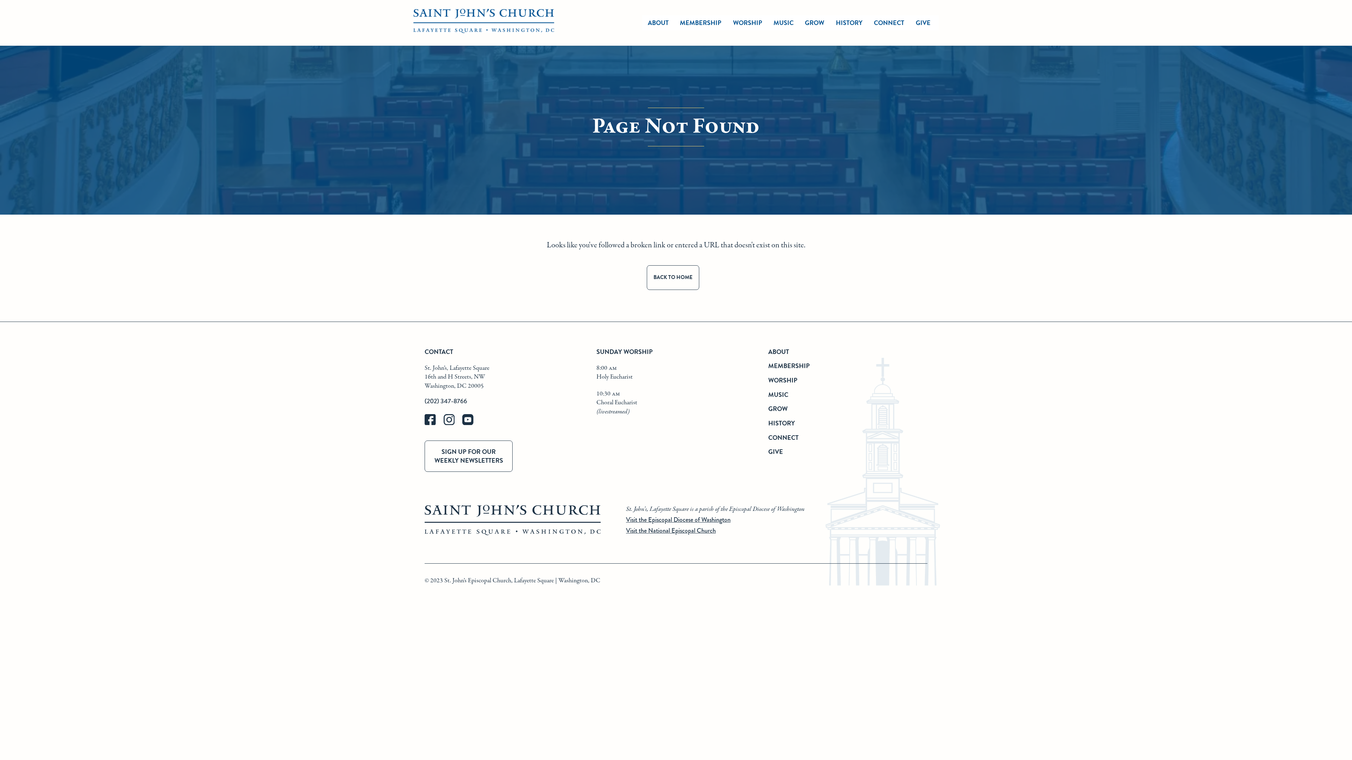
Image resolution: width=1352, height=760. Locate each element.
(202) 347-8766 (446, 401)
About (658, 22)
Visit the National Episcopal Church (671, 530)
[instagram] (453, 423)
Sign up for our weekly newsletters (468, 456)
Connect (889, 22)
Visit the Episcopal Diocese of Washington (678, 519)
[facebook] (434, 423)
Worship (747, 22)
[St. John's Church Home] (483, 23)
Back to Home (673, 277)
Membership (700, 22)
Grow (814, 22)
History (849, 22)
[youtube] (471, 423)
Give (923, 22)
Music (784, 22)
